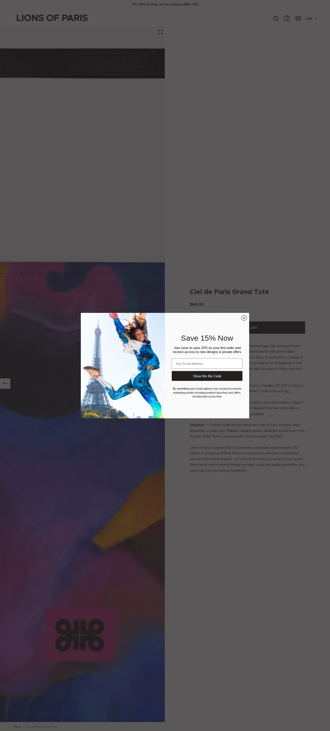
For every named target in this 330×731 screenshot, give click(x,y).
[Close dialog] (244, 318)
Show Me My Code (207, 376)
